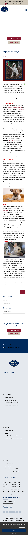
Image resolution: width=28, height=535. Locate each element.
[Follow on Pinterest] (13, 512)
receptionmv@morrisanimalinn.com (13, 438)
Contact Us (5, 501)
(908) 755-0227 (9, 464)
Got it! (14, 530)
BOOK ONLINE (14, 42)
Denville (23, 521)
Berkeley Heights (7, 521)
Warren (21, 3)
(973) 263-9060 (9, 430)
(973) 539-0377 (9, 397)
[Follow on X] (7, 512)
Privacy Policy (11, 501)
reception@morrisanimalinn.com (12, 405)
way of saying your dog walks (15, 107)
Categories (6, 300)
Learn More (22, 527)
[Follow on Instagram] (16, 512)
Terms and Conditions (8, 503)
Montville (16, 3)
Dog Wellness (7, 57)
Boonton (13, 521)
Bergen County (18, 518)
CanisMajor (21, 109)
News (12, 57)
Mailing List (20, 1)
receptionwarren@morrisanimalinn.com (14, 471)
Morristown (10, 3)
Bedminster (12, 518)
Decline (14, 533)
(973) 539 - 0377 (15, 38)
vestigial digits (12, 140)
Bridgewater (18, 521)
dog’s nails (5, 210)
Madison (9, 517)
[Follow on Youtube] (10, 512)
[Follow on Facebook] (4, 512)
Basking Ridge (21, 520)
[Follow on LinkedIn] (20, 512)
